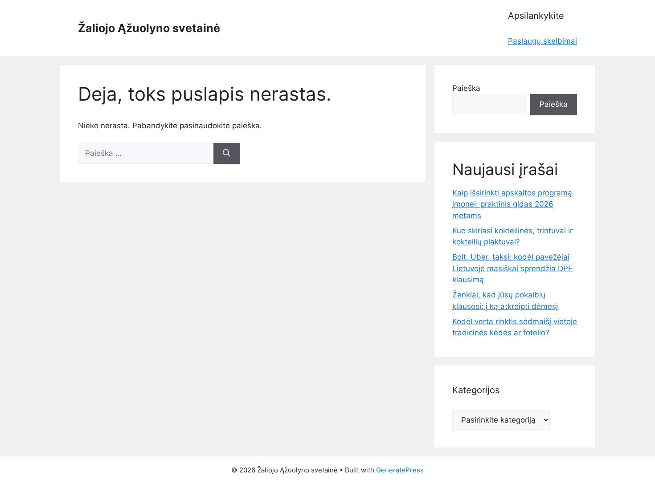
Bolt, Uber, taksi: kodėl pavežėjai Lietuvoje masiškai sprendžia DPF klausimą (512, 268)
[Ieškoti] (226, 153)
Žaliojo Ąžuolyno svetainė (149, 28)
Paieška (466, 88)
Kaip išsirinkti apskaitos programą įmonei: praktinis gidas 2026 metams (512, 204)
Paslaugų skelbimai (542, 41)
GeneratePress (400, 470)
